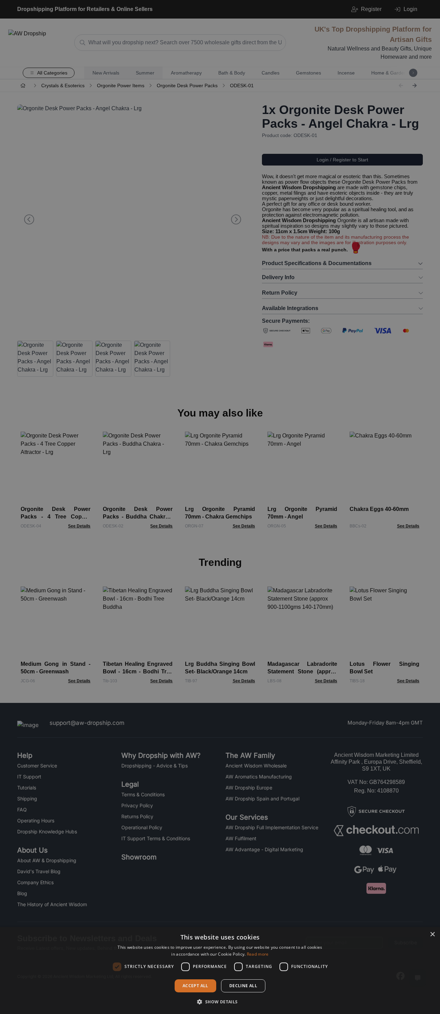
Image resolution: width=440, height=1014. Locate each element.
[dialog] (220, 970)
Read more (258, 954)
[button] (220, 1002)
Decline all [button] (243, 986)
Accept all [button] (195, 986)
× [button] (432, 934)
